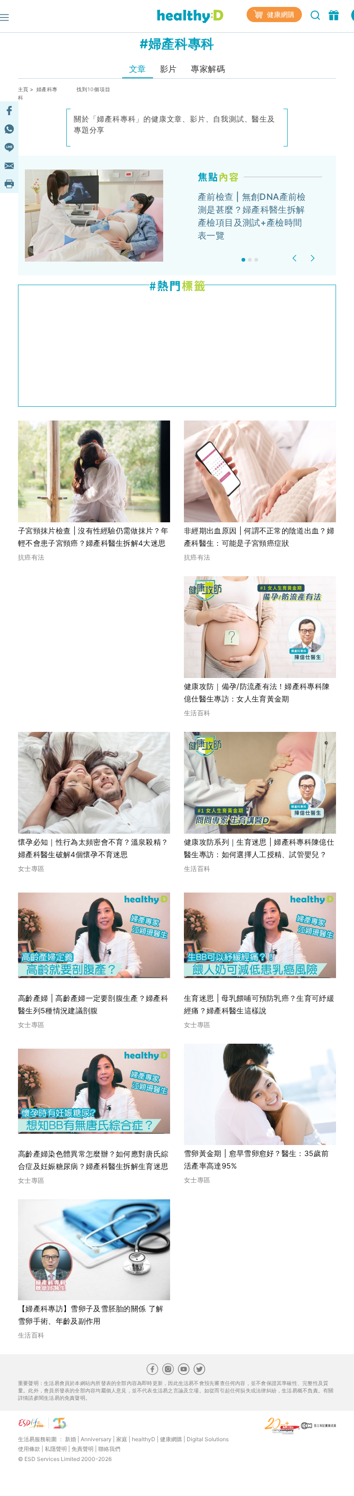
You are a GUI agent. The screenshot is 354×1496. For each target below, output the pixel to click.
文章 (137, 69)
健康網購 (280, 14)
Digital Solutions (208, 1439)
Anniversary (96, 1439)
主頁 (23, 89)
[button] (295, 258)
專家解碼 (208, 69)
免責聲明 (82, 1448)
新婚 (70, 1439)
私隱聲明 (56, 1448)
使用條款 (29, 1448)
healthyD (143, 1439)
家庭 (121, 1439)
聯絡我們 (109, 1448)
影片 (168, 69)
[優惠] (335, 14)
